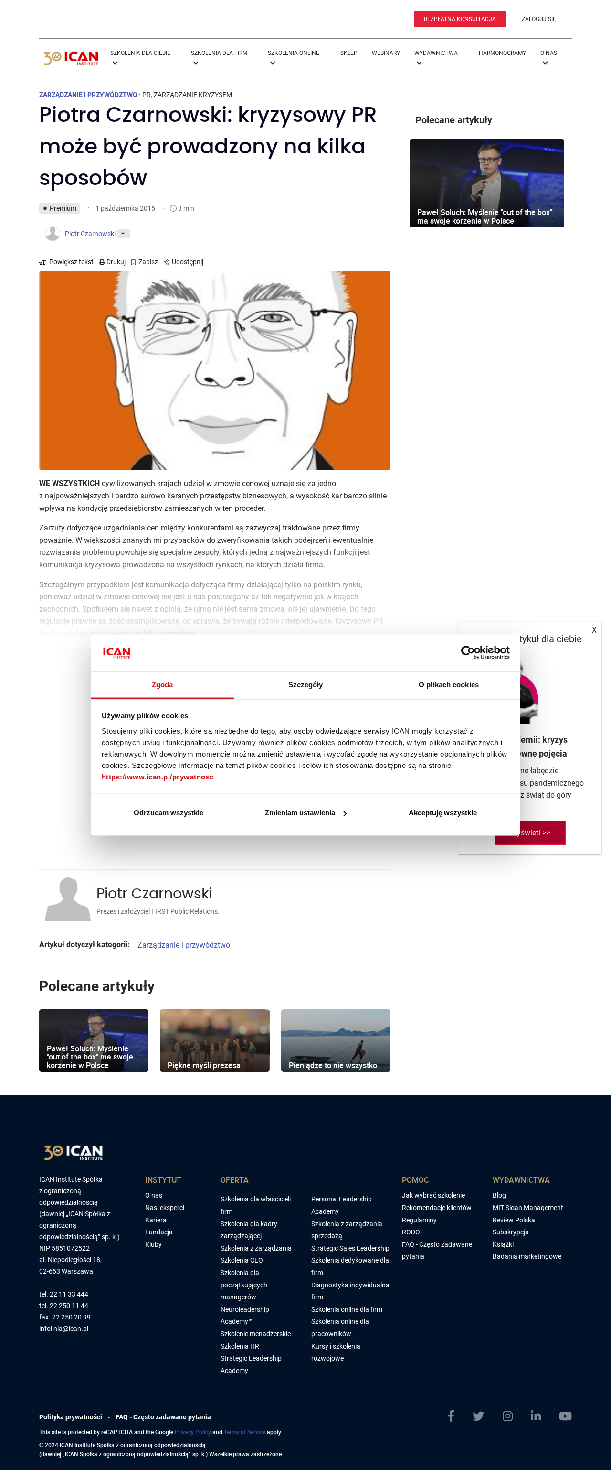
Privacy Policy (193, 1432)
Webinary (386, 53)
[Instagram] (508, 1416)
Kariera (156, 1220)
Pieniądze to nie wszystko (333, 1065)
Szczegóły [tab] (305, 684)
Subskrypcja (511, 1232)
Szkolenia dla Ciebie (140, 53)
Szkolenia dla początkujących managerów (244, 1285)
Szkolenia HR (240, 1346)
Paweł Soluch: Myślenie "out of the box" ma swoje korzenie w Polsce (90, 1056)
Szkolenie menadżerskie (256, 1334)
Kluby (153, 1244)
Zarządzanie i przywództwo (183, 945)
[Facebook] (450, 1416)
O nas (548, 53)
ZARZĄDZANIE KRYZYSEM (193, 94)
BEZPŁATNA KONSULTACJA (460, 19)
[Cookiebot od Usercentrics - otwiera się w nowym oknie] (468, 653)
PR (146, 94)
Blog (499, 1195)
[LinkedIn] (536, 1416)
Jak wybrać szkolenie (433, 1195)
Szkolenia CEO (242, 1260)
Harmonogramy (502, 53)
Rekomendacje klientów (437, 1207)
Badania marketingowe (527, 1256)
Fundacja (159, 1232)
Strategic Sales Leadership (350, 1248)
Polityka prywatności (70, 1417)
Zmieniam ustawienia (300, 813)
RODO (411, 1232)
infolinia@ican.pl (63, 1329)
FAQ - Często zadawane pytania (163, 1417)
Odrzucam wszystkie (168, 813)
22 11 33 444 (69, 1294)
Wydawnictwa (436, 53)
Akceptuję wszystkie (443, 813)
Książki (503, 1244)
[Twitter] (478, 1416)
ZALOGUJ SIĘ (539, 19)
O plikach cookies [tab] (449, 684)
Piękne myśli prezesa (204, 1065)
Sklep (349, 53)
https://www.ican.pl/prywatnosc (158, 776)
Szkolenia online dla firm (346, 1309)
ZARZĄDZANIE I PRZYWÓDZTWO (88, 94)
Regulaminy (419, 1220)
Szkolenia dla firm (219, 53)
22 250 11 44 (69, 1306)
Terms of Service (244, 1432)
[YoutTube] (565, 1416)
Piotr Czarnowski (154, 894)
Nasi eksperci (164, 1207)
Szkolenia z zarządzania (256, 1248)
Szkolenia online (293, 53)
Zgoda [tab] (162, 684)
